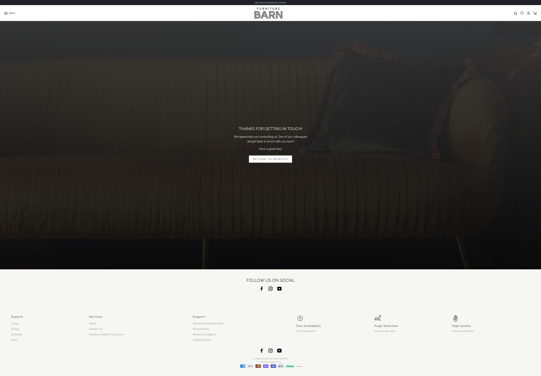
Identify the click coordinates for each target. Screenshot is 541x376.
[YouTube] (279, 288)
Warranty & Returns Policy (208, 323)
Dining (15, 328)
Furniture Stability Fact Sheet (106, 334)
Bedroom (16, 334)
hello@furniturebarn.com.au (270, 362)
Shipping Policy (202, 339)
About (92, 323)
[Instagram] (270, 288)
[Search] (515, 13)
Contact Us (95, 328)
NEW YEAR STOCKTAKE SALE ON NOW (270, 3)
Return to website (270, 159)
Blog (14, 339)
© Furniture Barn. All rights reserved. (271, 359)
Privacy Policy (201, 328)
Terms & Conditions (204, 334)
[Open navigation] (6, 13)
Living (14, 323)
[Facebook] (262, 288)
